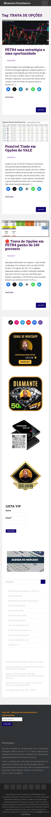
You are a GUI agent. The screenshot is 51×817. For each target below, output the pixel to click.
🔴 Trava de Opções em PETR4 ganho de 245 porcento (24, 245)
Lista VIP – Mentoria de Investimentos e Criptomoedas (20, 713)
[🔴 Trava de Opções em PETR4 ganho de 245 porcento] (25, 229)
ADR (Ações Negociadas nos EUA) (22, 591)
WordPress (26, 814)
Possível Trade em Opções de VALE (20, 148)
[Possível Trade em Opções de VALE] (25, 131)
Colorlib (39, 812)
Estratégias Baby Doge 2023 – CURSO (21, 690)
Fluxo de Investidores (16, 625)
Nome (8, 510)
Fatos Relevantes (15, 620)
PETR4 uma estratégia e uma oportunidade (25, 51)
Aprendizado (13, 596)
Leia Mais (41, 110)
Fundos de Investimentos (18, 630)
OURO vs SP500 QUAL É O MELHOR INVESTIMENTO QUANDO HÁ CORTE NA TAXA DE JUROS (25, 676)
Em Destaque (13, 610)
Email (9, 518)
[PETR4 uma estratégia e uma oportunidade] (25, 32)
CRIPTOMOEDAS (15, 605)
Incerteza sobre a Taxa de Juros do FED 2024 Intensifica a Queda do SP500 (24, 684)
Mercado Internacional (17, 635)
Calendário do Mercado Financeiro (22, 601)
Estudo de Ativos (15, 615)
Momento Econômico (17, 3)
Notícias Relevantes (16, 640)
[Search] (43, 582)
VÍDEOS (11, 645)
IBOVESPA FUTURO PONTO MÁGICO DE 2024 (24, 662)
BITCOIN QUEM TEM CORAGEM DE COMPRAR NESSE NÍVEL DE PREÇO (25, 668)
